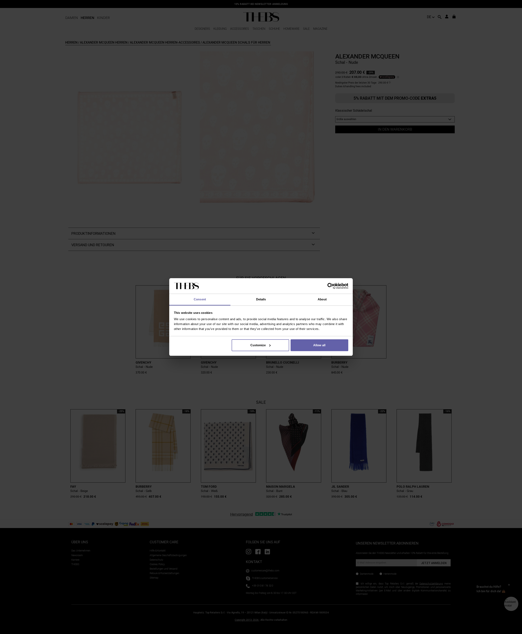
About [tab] (322, 299)
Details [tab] (261, 299)
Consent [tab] (200, 299)
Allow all (319, 345)
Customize (258, 345)
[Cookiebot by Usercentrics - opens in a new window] (330, 286)
